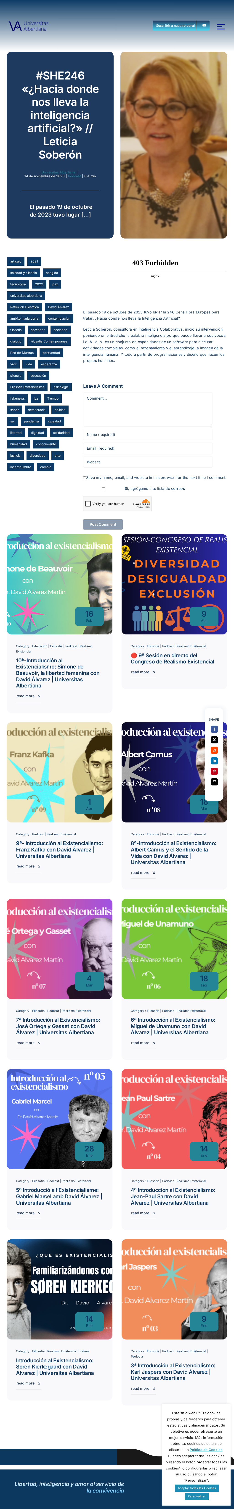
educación (38, 375)
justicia (15, 455)
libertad (16, 433)
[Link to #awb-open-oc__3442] (221, 26)
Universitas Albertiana (58, 172)
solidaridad (61, 433)
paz (55, 284)
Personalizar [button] (197, 1496)
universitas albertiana (26, 295)
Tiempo (52, 398)
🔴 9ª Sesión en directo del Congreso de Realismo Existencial (172, 658)
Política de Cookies (206, 1450)
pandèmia (31, 421)
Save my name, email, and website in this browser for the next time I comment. (156, 477)
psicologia (61, 387)
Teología (137, 1356)
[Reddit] (214, 750)
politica (60, 410)
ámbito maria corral (24, 318)
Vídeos (85, 1351)
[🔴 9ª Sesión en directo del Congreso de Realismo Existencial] (174, 537)
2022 (39, 284)
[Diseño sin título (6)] (28, 25)
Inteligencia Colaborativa (161, 329)
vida (29, 364)
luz (36, 398)
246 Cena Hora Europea (188, 312)
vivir (13, 364)
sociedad (60, 330)
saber (14, 410)
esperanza (49, 364)
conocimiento (46, 444)
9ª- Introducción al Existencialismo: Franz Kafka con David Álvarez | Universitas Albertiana (59, 849)
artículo (15, 261)
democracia (36, 410)
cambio (45, 467)
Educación (39, 646)
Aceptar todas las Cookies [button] (197, 1488)
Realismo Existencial (191, 646)
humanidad (18, 444)
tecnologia (18, 284)
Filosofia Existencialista (27, 387)
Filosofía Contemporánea (48, 341)
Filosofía (56, 646)
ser (12, 421)
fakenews (17, 398)
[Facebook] (214, 729)
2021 (34, 261)
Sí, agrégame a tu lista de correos (154, 488)
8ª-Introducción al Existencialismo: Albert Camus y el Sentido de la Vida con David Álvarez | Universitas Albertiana (173, 852)
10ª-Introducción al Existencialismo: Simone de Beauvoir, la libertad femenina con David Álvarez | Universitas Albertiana (57, 673)
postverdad (51, 353)
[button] (181, 25)
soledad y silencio (23, 273)
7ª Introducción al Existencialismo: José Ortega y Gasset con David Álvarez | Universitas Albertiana (58, 1026)
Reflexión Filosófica (24, 307)
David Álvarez (58, 307)
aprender (38, 330)
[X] (214, 740)
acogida (52, 273)
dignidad (37, 433)
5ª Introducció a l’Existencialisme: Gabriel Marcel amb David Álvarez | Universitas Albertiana (59, 1196)
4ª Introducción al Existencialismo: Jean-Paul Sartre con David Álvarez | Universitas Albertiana (173, 1196)
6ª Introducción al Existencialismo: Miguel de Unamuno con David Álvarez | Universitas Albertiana (173, 1026)
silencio (15, 375)
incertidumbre (20, 467)
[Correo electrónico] (214, 782)
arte (58, 455)
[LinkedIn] (214, 761)
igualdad (54, 421)
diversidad (37, 455)
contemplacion (59, 318)
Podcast (74, 176)
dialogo (15, 341)
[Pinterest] (214, 771)
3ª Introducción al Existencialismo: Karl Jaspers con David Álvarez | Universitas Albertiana (173, 1371)
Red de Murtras (22, 353)
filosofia (16, 330)
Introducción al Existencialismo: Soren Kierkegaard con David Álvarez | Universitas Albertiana (55, 1366)
